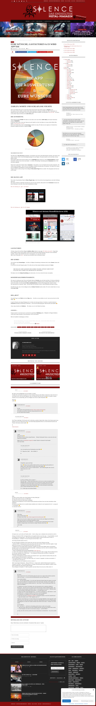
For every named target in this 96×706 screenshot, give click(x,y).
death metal (71, 666)
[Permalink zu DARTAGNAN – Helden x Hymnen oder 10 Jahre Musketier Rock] (64, 114)
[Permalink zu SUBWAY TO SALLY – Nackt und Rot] (64, 140)
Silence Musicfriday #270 (18, 378)
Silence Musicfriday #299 (69, 50)
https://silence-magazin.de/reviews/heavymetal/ (35, 517)
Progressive (69, 87)
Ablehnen (75, 700)
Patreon (37, 323)
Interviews (69, 60)
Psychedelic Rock (73, 92)
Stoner (68, 96)
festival (82, 668)
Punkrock (71, 93)
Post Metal (71, 683)
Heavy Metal (69, 79)
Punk (77, 685)
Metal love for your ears (53, 681)
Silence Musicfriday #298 (69, 52)
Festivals (68, 64)
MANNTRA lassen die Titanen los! (35, 34)
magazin (36, 327)
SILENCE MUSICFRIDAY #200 (44, 378)
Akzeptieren (66, 700)
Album (76, 660)
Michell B (68, 113)
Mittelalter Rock (34, 32)
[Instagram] (14, 1)
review (77, 687)
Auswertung (24, 327)
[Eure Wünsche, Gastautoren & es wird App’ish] (35, 79)
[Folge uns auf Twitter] (63, 159)
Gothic (68, 76)
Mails (39, 327)
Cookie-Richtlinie (71, 703)
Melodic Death (69, 80)
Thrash (68, 98)
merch (42, 327)
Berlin (78, 662)
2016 (69, 660)
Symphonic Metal (70, 97)
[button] (93, 689)
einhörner (28, 327)
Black (83, 662)
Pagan (68, 84)
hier (22, 255)
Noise (68, 81)
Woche (16, 661)
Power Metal (69, 85)
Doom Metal (75, 668)
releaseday (71, 687)
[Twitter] (21, 1)
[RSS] (19, 1)
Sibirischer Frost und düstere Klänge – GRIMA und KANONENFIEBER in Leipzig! (34, 694)
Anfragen (19, 327)
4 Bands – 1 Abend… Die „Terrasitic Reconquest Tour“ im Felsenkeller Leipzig (82, 33)
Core (68, 71)
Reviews (42, 32)
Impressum (86, 703)
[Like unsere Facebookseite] (75, 159)
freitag (81, 670)
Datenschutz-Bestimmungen (79, 703)
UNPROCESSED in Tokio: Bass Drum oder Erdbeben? (12, 33)
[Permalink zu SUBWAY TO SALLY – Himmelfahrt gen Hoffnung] (64, 127)
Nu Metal (68, 83)
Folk (28, 32)
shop (45, 327)
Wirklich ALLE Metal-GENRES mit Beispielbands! (34, 665)
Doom (68, 73)
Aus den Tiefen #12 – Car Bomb (29, 674)
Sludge (68, 94)
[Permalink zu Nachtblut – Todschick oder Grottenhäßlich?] (64, 148)
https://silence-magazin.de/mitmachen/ (38, 409)
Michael (68, 139)
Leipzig (70, 676)
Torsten (17, 530)
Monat (28, 661)
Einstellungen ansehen (87, 700)
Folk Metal (75, 670)
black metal (71, 664)
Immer (41, 661)
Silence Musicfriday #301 (69, 44)
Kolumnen (14, 365)
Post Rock (71, 91)
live (74, 676)
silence (49, 327)
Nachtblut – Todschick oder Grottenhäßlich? (59, 33)
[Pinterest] (17, 1)
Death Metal (69, 72)
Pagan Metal (76, 681)
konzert (78, 674)
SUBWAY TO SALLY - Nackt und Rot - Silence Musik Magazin (75, 127)
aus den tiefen (72, 662)
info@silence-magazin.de (28, 440)
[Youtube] (24, 1)
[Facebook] (12, 1)
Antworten (26, 417)
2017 (72, 660)
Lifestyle (66, 59)
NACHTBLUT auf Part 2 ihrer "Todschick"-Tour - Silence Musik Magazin (75, 148)
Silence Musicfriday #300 (69, 48)
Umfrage (52, 327)
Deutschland (79, 666)
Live (85, 29)
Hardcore (68, 77)
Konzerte (80, 29)
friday (70, 672)
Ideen (32, 327)
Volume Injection (19, 416)
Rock (68, 88)
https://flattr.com (37, 550)
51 (30, 666)
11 (28, 48)
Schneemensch (14, 48)
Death (81, 664)
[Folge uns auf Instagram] (63, 163)
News (12, 42)
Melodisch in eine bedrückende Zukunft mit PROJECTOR (73, 46)
